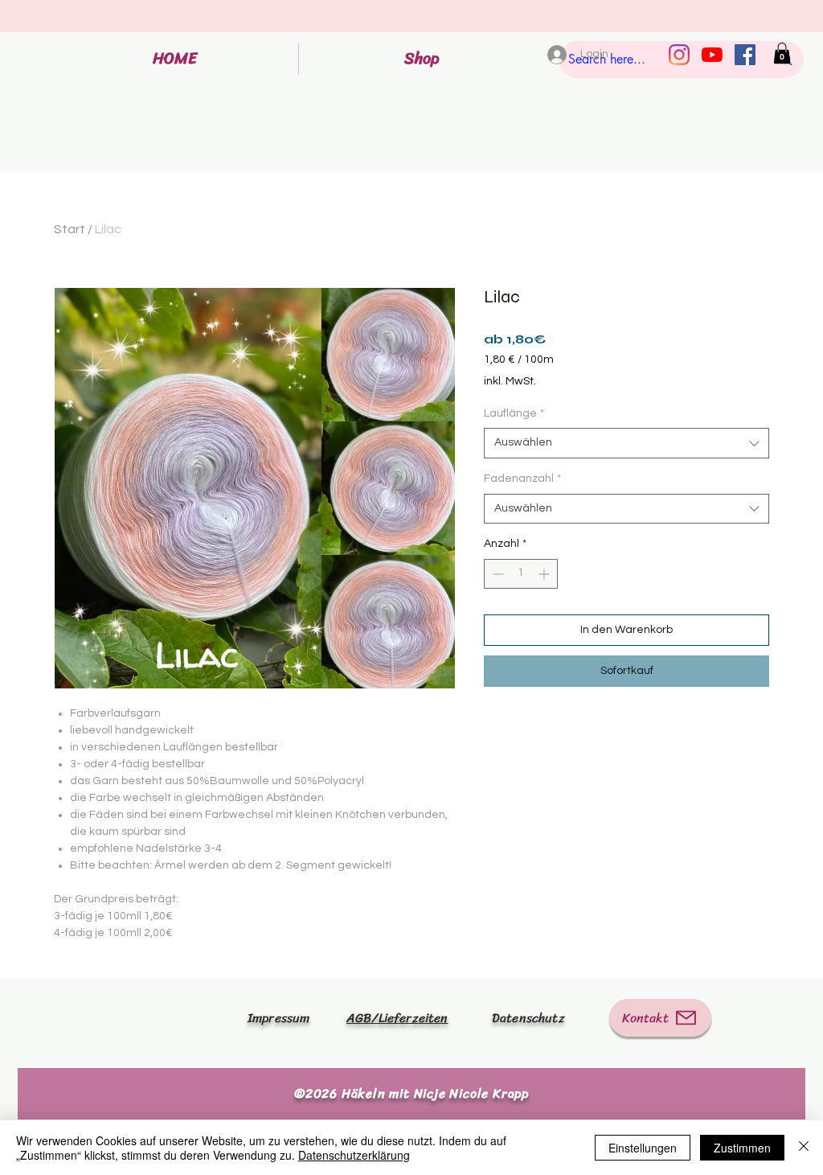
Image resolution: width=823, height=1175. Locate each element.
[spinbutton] (520, 574)
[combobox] (626, 443)
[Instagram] (679, 54)
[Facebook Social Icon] (745, 54)
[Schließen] (803, 1147)
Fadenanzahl (522, 478)
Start (69, 229)
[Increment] (545, 574)
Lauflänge (514, 413)
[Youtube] (712, 54)
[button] (782, 53)
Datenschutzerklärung (354, 1155)
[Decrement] (496, 574)
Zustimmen (742, 1148)
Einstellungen (642, 1148)
